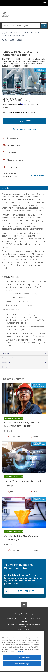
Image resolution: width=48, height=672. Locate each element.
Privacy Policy (19, 651)
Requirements (8, 358)
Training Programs (14, 32)
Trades (25, 32)
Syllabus (5, 353)
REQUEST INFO (37, 175)
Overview (6, 188)
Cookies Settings (22, 664)
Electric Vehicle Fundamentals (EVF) (22, 481)
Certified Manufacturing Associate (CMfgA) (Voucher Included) (22, 424)
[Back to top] (24, 613)
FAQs (4, 367)
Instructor (6, 362)
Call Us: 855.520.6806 (12, 40)
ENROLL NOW (25, 121)
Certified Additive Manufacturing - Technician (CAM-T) (22, 538)
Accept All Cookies (22, 658)
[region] (22, 651)
